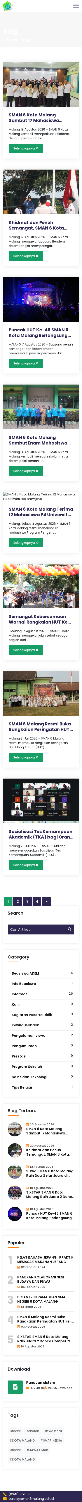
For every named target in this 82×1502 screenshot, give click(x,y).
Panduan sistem (40, 1383)
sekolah (32, 1431)
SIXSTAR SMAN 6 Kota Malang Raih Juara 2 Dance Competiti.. (50, 1194)
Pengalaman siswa (28, 1035)
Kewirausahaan (25, 1025)
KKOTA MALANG (22, 1440)
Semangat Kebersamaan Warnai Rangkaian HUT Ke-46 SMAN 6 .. (39, 619)
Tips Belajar (22, 1087)
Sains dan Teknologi (29, 1077)
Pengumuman (24, 1046)
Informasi (20, 994)
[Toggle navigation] (76, 6)
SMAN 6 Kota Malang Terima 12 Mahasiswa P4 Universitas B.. (41, 511)
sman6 (15, 1431)
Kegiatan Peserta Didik (32, 1015)
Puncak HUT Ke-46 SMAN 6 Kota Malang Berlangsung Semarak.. (38, 332)
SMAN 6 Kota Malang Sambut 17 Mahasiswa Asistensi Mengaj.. (34, 117)
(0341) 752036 (19, 1494)
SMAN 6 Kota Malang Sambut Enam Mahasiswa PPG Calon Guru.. (38, 440)
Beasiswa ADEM (25, 973)
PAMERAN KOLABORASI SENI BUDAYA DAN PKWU (40, 1279)
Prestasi (19, 1056)
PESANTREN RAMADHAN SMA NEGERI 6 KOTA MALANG (41, 1299)
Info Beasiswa (24, 983)
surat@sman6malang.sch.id (31, 1498)
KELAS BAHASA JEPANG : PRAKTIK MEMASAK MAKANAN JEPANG (45, 1259)
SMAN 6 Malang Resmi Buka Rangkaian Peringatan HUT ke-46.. (40, 726)
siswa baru (53, 1431)
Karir (16, 1004)
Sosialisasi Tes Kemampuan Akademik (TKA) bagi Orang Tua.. (41, 834)
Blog (25, 40)
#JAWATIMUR (37, 1450)
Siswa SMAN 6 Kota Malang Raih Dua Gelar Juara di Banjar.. (49, 1173)
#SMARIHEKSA (51, 1440)
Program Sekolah (27, 1066)
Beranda (10, 40)
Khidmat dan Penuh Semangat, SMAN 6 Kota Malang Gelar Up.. (36, 225)
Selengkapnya (24, 148)
